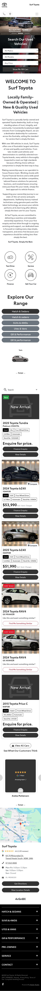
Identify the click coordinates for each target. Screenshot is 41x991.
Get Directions (20, 883)
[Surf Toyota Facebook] (3, 984)
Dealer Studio (34, 985)
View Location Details (20, 890)
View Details (20, 454)
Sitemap (16, 977)
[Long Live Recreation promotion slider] (27, 33)
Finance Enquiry (20, 449)
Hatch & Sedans (20, 311)
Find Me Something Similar (20, 623)
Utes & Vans (20, 328)
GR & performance (20, 340)
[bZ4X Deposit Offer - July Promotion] (20, 26)
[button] (37, 14)
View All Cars (22, 745)
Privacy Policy (24, 977)
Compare (33, 484)
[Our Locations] (10, 14)
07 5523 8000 (11, 863)
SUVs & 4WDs (20, 322)
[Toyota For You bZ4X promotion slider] (14, 33)
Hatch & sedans (20, 317)
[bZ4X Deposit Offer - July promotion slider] (20, 33)
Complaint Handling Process (14, 979)
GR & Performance (21, 334)
